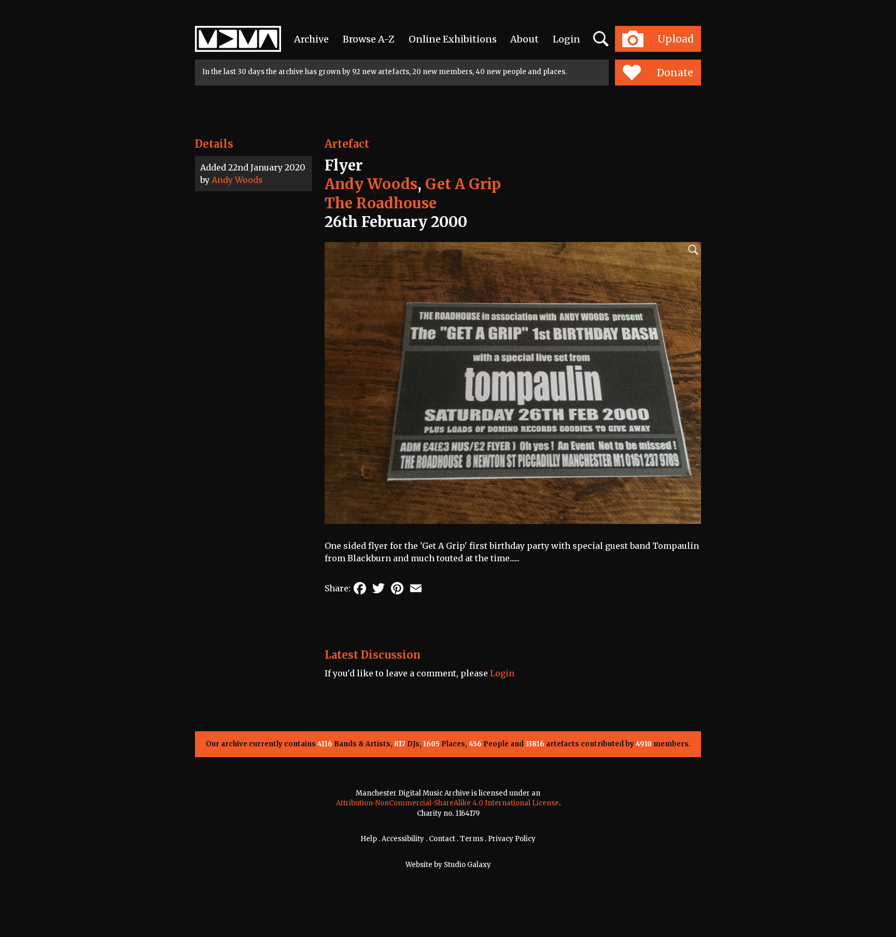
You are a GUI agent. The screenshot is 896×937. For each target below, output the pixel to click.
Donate (675, 72)
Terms (471, 838)
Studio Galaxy (467, 864)
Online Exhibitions (453, 39)
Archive (311, 39)
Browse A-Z (369, 39)
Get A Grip (463, 184)
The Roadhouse (381, 203)
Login (566, 39)
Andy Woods (237, 180)
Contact (442, 838)
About (524, 39)
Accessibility (403, 838)
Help (368, 838)
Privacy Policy (512, 838)
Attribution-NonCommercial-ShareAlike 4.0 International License (447, 803)
